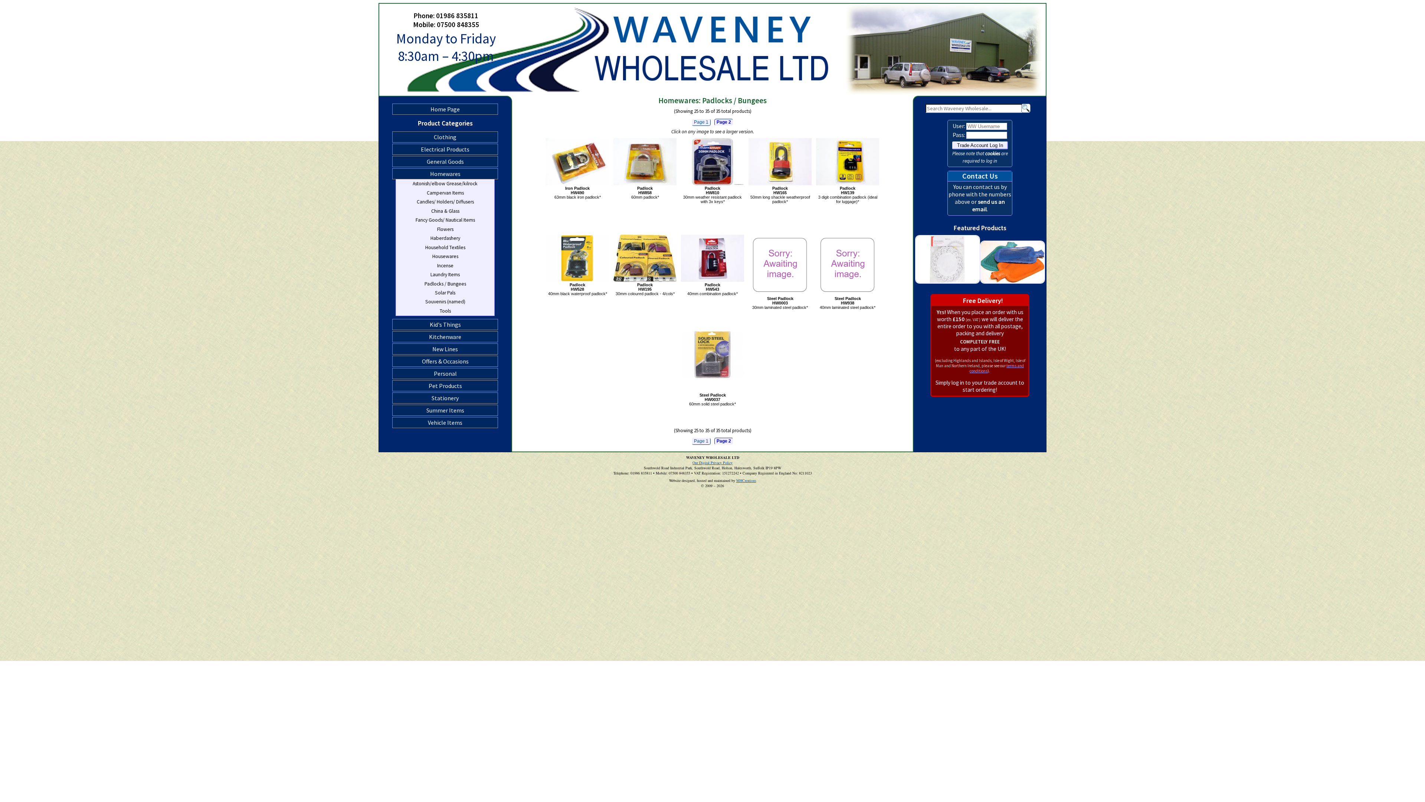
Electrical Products (445, 149)
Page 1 (701, 122)
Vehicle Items (445, 422)
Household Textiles (445, 247)
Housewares (445, 256)
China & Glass (445, 211)
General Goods (445, 161)
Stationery (445, 398)
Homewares (445, 173)
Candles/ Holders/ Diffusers (445, 202)
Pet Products (445, 385)
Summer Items (445, 410)
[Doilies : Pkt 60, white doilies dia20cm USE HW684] (947, 290)
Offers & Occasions (445, 361)
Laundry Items (445, 274)
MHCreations (746, 480)
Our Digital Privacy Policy (712, 462)
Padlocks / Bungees (445, 284)
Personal (445, 373)
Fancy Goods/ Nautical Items (445, 220)
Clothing (445, 137)
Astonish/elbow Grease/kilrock (445, 183)
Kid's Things (445, 324)
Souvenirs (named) (445, 302)
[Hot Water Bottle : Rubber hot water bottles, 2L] (1012, 290)
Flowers (445, 229)
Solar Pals (445, 293)
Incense (445, 266)
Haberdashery (445, 238)
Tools (445, 311)
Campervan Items (445, 193)
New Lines (445, 349)
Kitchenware (445, 336)
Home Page (445, 109)
